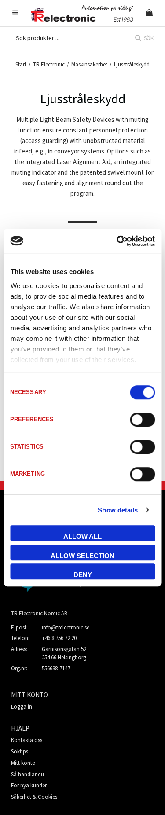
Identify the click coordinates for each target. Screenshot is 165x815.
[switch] (142, 420)
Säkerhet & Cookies (34, 796)
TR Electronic (49, 64)
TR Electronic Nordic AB (39, 613)
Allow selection (82, 555)
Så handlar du (27, 774)
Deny (82, 574)
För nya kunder (29, 785)
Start (20, 64)
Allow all (82, 536)
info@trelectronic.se (65, 627)
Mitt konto (23, 763)
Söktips (19, 751)
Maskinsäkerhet (89, 64)
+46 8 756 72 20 (59, 638)
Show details (118, 510)
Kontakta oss (26, 740)
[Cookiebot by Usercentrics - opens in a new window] (117, 241)
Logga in (21, 706)
